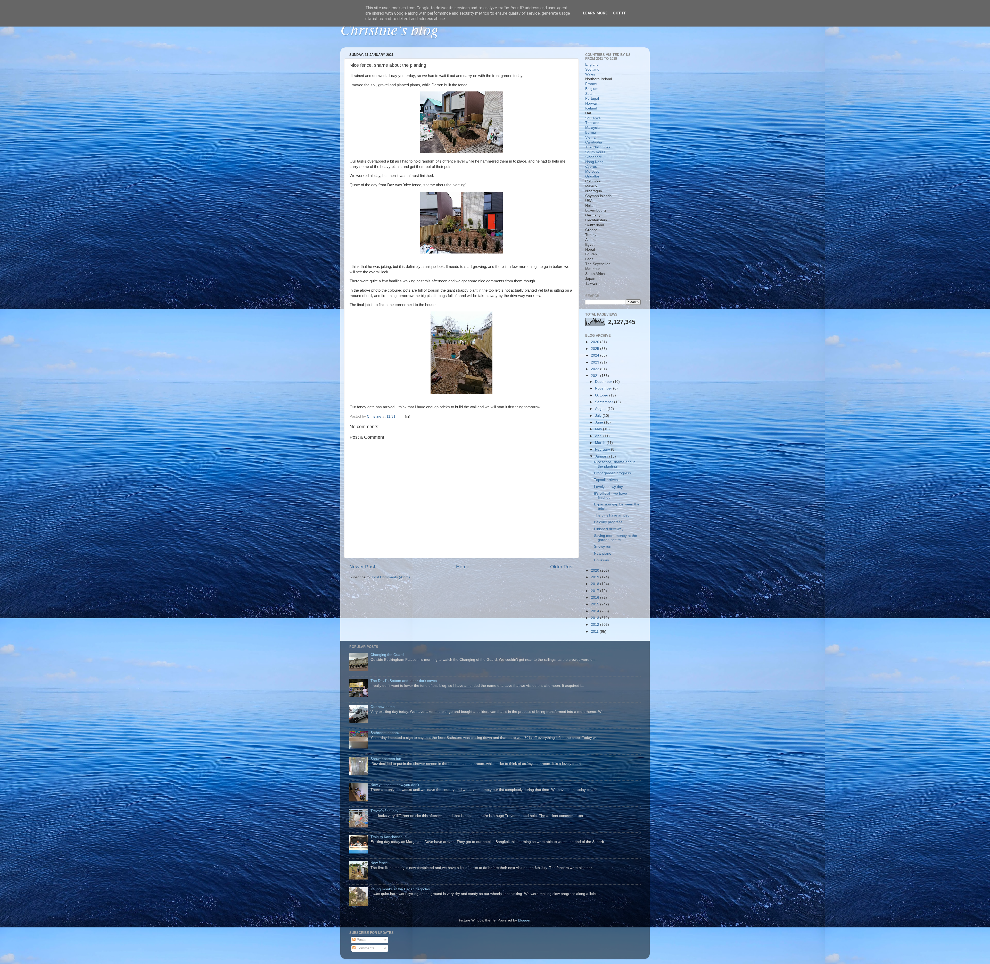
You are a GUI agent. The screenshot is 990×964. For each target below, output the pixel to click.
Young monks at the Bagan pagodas (400, 889)
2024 (595, 355)
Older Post (562, 566)
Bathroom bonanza (386, 733)
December (604, 382)
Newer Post (362, 566)
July (599, 416)
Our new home (382, 707)
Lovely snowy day (608, 487)
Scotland (592, 69)
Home (462, 566)
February (603, 449)
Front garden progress (612, 473)
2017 (595, 591)
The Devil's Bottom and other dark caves (403, 681)
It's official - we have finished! (610, 496)
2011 (595, 631)
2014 (595, 611)
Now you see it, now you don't (394, 785)
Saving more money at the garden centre (615, 538)
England (592, 64)
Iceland (591, 108)
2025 (595, 349)
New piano (602, 553)
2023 (595, 362)
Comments (365, 948)
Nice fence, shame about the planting (614, 464)
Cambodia (593, 142)
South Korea (595, 152)
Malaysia (592, 128)
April (599, 436)
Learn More (595, 13)
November (604, 388)
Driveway (601, 560)
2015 (595, 604)
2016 (595, 597)
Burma (590, 132)
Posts (361, 940)
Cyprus (591, 166)
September (604, 402)
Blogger (524, 920)
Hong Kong (594, 162)
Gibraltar (592, 176)
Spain (590, 94)
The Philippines (597, 147)
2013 (595, 618)
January (602, 456)
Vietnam (592, 137)
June (599, 422)
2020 (595, 570)
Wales (590, 74)
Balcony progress (608, 522)
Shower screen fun (385, 759)
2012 (595, 625)
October (602, 395)
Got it (619, 13)
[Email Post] (407, 416)
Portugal (592, 98)
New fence (379, 863)
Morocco (592, 171)
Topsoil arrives (606, 480)
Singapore (593, 157)
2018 (595, 584)
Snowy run (602, 546)
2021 (595, 376)
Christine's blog (389, 29)
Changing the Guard (387, 655)
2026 (595, 342)
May (599, 429)
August (601, 409)
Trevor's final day (384, 811)
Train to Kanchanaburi (388, 837)
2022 (595, 369)
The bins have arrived (612, 515)
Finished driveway (608, 529)
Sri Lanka (593, 118)
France (591, 84)
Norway (591, 103)
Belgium (591, 89)
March (600, 443)
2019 (595, 577)
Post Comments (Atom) (391, 577)
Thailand (592, 123)
